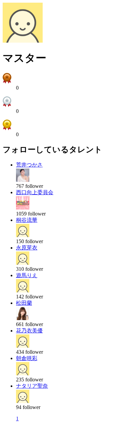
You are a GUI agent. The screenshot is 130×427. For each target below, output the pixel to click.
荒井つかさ (29, 165)
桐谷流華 (26, 220)
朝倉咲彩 (26, 358)
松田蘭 (24, 303)
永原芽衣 (26, 247)
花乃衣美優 (29, 330)
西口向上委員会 (34, 192)
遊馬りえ (26, 275)
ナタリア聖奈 (32, 386)
